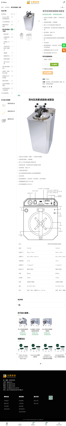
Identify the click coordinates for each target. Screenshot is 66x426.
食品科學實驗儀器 (6, 84)
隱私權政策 (22, 409)
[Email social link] (51, 87)
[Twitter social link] (49, 87)
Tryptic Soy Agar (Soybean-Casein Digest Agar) (23, 356)
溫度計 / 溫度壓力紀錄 (5, 72)
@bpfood (9, 382)
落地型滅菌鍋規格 (47, 56)
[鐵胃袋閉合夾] (3, 113)
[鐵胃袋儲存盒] (3, 105)
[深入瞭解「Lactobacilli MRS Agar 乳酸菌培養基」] (58, 351)
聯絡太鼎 (36, 403)
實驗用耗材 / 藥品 (5, 25)
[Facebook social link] (47, 87)
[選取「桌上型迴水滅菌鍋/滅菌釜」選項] (46, 325)
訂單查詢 (21, 403)
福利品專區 (5, 80)
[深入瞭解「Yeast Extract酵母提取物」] (33, 351)
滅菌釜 (5, 53)
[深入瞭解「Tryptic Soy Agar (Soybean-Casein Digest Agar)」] (21, 351)
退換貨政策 (7, 409)
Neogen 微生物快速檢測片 (6, 17)
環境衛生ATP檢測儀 (5, 76)
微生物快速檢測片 (6, 67)
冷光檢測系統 (6, 21)
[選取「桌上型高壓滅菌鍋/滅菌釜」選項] (21, 325)
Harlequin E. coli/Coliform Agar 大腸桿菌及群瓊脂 (47, 356)
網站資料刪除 (22, 411)
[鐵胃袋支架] (3, 120)
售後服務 (21, 400)
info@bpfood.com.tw (13, 388)
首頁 (2, 7)
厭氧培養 (6, 34)
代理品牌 (6, 400)
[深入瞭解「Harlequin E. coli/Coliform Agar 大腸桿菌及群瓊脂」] (46, 351)
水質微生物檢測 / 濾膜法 (7, 48)
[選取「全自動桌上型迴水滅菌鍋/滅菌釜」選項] (33, 325)
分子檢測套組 (4, 93)
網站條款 (21, 406)
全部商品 (7, 7)
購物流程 (6, 403)
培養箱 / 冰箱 (6, 42)
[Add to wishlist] (24, 325)
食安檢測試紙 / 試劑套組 (6, 89)
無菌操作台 (7, 56)
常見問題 (6, 406)
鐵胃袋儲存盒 (11, 103)
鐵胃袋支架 (11, 119)
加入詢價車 (47, 73)
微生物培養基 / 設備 (16, 7)
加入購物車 (54, 64)
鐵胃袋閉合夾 (11, 111)
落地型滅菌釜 (49, 84)
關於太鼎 (36, 400)
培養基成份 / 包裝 (7, 38)
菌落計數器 (7, 59)
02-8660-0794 (11, 384)
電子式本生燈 (7, 62)
